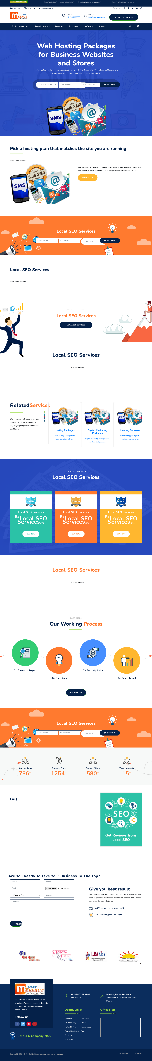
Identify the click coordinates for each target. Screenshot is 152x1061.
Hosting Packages (60, 430)
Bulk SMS (69, 1039)
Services (68, 1035)
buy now (31, 534)
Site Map (138, 1053)
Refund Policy (70, 1027)
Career (83, 1022)
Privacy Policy (70, 1022)
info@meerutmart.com (96, 17)
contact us (87, 177)
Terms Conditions (72, 1031)
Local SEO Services (76, 325)
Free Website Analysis (124, 17)
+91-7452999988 (73, 17)
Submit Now (18, 924)
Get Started (76, 692)
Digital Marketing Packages (93, 432)
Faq (82, 1031)
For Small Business (18, 2)
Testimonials (86, 1027)
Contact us (85, 1018)
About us (68, 1018)
